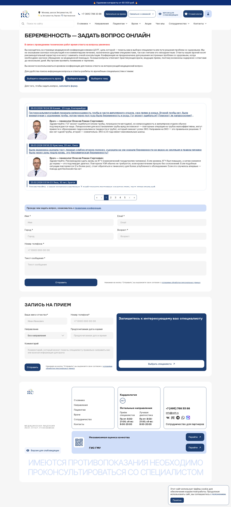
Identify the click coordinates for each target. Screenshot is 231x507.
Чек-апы (160, 23)
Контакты (199, 23)
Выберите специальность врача (44, 78)
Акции (148, 23)
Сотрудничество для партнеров (185, 424)
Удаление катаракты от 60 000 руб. (115, 2)
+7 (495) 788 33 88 (178, 408)
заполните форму (68, 86)
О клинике (82, 23)
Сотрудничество (178, 23)
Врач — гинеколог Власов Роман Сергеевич (76, 121)
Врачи (135, 23)
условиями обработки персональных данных (180, 282)
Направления (102, 23)
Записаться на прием (116, 14)
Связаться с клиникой (140, 15)
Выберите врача (76, 78)
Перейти (193, 437)
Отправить (61, 282)
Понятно (177, 500)
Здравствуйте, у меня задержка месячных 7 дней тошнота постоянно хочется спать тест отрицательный (92, 186)
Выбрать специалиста (160, 364)
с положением (218, 494)
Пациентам (119, 23)
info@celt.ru (172, 413)
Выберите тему (99, 78)
